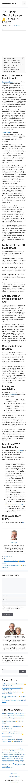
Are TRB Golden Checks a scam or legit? (14, 64)
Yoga (11, 767)
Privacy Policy (14, 773)
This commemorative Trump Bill (14, 504)
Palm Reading (4, 760)
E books (3, 754)
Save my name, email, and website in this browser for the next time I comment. (14, 608)
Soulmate (4, 764)
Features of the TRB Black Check (12, 62)
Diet (7, 752)
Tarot (8, 764)
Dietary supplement (13, 752)
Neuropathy (4, 758)
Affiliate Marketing (5, 749)
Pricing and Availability (9, 67)
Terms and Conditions (14, 776)
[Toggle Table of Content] (22, 58)
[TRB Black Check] (14, 30)
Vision (20, 764)
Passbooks (17, 760)
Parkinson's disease (10, 760)
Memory (22, 756)
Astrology (20, 749)
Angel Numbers (13, 749)
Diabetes (4, 752)
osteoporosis (16, 758)
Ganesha (6, 754)
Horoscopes (19, 754)
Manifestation (15, 756)
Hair (12, 754)
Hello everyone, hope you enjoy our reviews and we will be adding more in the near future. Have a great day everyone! (13, 716)
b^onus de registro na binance (10, 732)
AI (9, 749)
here (23, 522)
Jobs (23, 754)
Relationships (11, 761)
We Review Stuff (9, 3)
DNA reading (20, 752)
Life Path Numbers (5, 756)
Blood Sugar (13, 751)
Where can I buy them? (9, 71)
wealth (24, 764)
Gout (10, 754)
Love (10, 756)
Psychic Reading (5, 761)
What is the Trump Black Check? (12, 60)
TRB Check (20, 450)
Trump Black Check (7, 82)
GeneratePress (14, 781)
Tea (11, 764)
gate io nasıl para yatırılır (8, 739)
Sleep (23, 761)
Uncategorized (8, 556)
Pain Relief (21, 758)
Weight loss (6, 767)
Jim (3, 713)
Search (4, 669)
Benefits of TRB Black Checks (11, 69)
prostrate (22, 760)
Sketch (19, 761)
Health (15, 754)
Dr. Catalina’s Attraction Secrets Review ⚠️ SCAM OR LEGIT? (12, 734)
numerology (10, 758)
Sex (16, 761)
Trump (5, 559)
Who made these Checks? (10, 65)
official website (12, 394)
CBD (18, 750)
